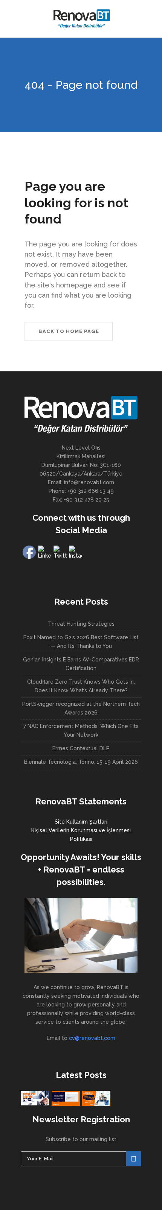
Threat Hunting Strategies (81, 624)
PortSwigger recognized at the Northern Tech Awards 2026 (81, 708)
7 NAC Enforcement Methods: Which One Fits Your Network (81, 730)
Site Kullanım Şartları (81, 822)
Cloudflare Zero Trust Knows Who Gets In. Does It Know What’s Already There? (81, 686)
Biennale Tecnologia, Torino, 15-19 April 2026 (81, 762)
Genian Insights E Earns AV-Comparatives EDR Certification (81, 664)
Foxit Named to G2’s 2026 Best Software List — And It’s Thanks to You (81, 641)
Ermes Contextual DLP (81, 748)
